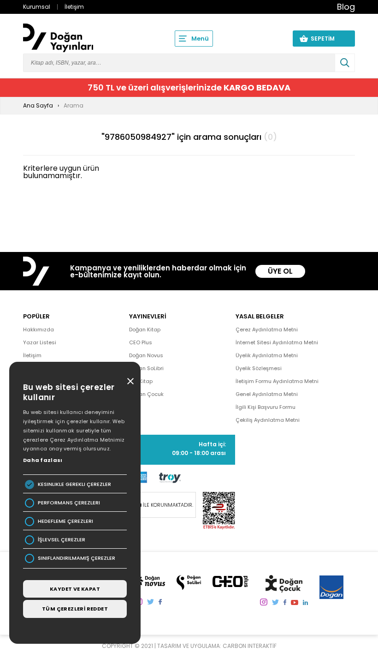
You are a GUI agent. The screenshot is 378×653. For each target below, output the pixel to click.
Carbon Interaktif (250, 646)
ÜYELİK (268, 38)
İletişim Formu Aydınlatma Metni (277, 381)
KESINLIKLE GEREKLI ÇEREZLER (74, 484)
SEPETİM (328, 38)
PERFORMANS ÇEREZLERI (69, 502)
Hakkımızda (38, 329)
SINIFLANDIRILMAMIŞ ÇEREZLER (76, 558)
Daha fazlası (43, 460)
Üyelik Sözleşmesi (259, 368)
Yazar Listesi (39, 342)
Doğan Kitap (144, 329)
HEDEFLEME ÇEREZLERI (65, 521)
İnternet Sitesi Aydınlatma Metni (277, 342)
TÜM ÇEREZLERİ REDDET (75, 608)
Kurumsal (36, 7)
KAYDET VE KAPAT (75, 589)
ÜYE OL (280, 271)
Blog (346, 6)
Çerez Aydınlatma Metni (267, 329)
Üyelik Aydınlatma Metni (267, 355)
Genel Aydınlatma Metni (267, 394)
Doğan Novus (146, 355)
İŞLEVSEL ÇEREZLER (61, 539)
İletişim (74, 7)
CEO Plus (140, 342)
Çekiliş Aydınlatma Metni (268, 420)
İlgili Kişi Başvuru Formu (265, 407)
